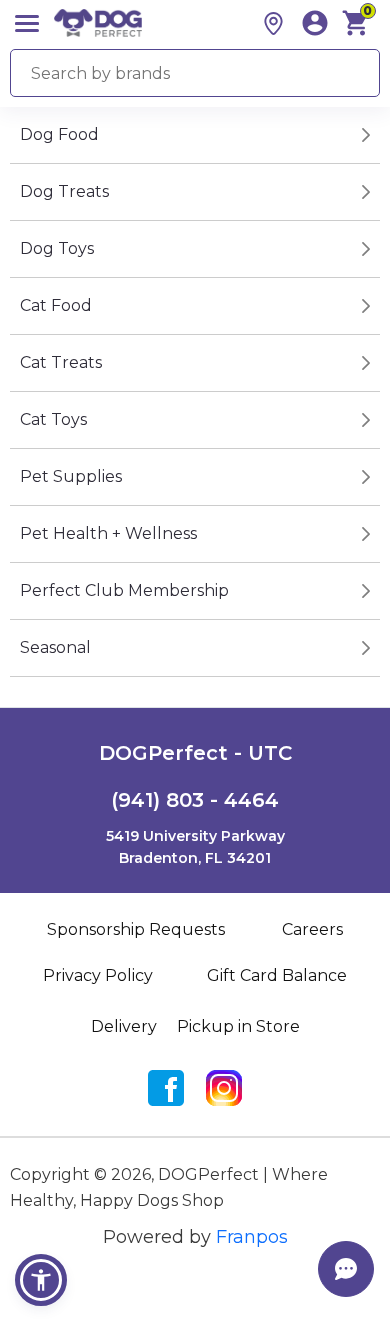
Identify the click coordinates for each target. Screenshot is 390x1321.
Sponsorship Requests (136, 929)
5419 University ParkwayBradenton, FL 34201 (195, 847)
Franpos (252, 1237)
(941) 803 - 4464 (195, 800)
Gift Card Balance (277, 975)
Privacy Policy (98, 975)
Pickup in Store (238, 1026)
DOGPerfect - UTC (195, 753)
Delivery (124, 1026)
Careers (312, 929)
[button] (41, 1280)
